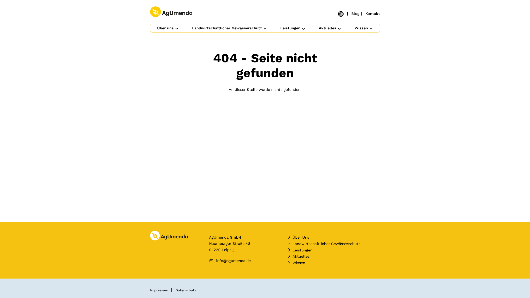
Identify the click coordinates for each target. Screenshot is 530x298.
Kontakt (372, 13)
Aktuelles (327, 28)
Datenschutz (186, 290)
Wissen (361, 28)
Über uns (165, 28)
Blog (355, 13)
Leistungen (290, 28)
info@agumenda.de (233, 260)
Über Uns (301, 237)
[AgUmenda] (171, 12)
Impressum (159, 290)
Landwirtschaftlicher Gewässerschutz (227, 28)
